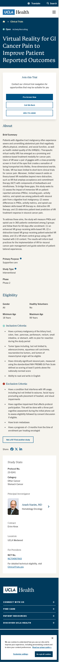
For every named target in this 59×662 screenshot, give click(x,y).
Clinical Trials (16, 21)
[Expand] (54, 602)
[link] (12, 449)
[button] (34, 3)
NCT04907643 (15, 558)
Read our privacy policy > (42, 647)
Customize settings (20, 654)
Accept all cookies (43, 654)
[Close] (52, 638)
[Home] (4, 21)
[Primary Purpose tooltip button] (21, 258)
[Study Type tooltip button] (15, 268)
